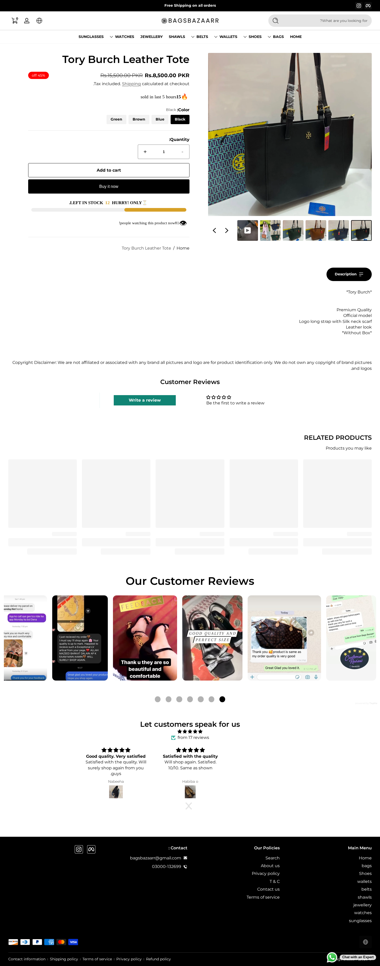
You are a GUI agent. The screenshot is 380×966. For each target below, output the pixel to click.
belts (202, 36)
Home (183, 248)
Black (180, 119)
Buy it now (108, 186)
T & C (275, 881)
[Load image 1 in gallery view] (361, 230)
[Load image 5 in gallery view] (270, 230)
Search (272, 857)
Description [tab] (346, 274)
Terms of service (263, 897)
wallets (228, 36)
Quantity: (179, 139)
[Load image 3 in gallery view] (316, 230)
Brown (139, 119)
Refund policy (158, 959)
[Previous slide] (227, 230)
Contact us (268, 889)
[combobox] (328, 20)
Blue (160, 119)
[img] (190, 732)
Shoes (255, 36)
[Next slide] (214, 230)
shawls (365, 897)
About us (270, 865)
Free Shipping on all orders (190, 5)
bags (278, 36)
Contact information (26, 959)
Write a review (145, 400)
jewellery (362, 904)
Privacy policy (266, 873)
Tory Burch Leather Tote (146, 248)
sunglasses (360, 920)
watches (124, 36)
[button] (39, 20)
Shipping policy (64, 959)
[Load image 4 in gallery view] (293, 230)
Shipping (131, 83)
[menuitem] (328, 858)
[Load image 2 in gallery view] (338, 230)
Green (116, 119)
